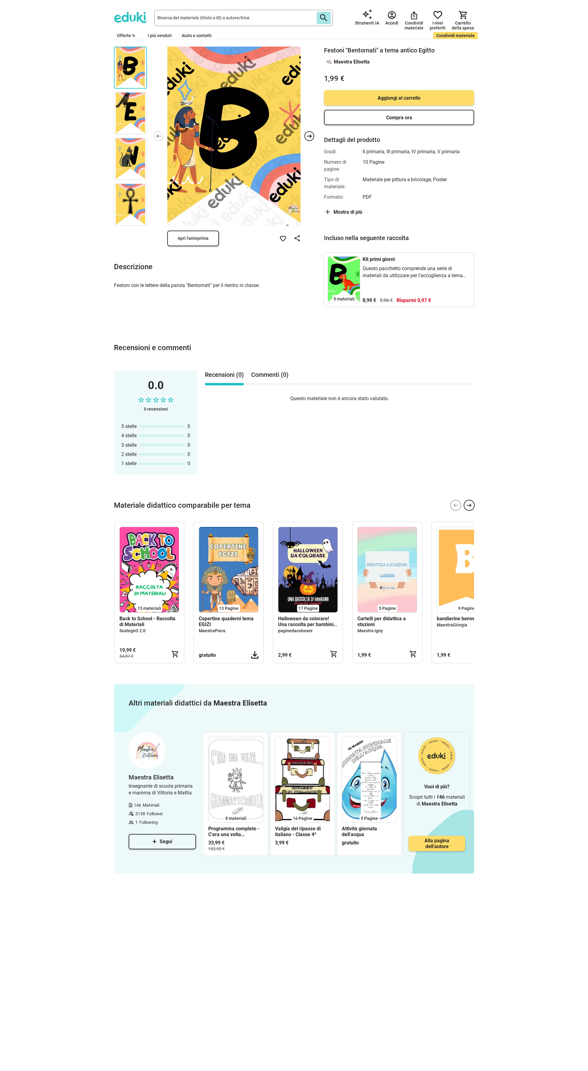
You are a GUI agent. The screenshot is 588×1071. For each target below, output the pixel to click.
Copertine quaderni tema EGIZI (226, 621)
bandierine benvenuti (460, 619)
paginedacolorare (295, 630)
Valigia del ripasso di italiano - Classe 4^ (298, 831)
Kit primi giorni (379, 259)
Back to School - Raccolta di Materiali (147, 621)
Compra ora (399, 117)
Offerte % (126, 35)
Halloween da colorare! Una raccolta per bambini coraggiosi (306, 621)
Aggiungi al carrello (399, 98)
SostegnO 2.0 (132, 630)
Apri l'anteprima (193, 238)
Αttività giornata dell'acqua (359, 831)
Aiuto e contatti (197, 35)
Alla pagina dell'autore (436, 843)
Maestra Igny (370, 630)
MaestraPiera (212, 630)
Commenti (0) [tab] (269, 374)
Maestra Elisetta (352, 62)
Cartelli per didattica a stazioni (381, 621)
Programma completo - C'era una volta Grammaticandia (233, 831)
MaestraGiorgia (452, 624)
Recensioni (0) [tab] (224, 374)
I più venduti (160, 35)
